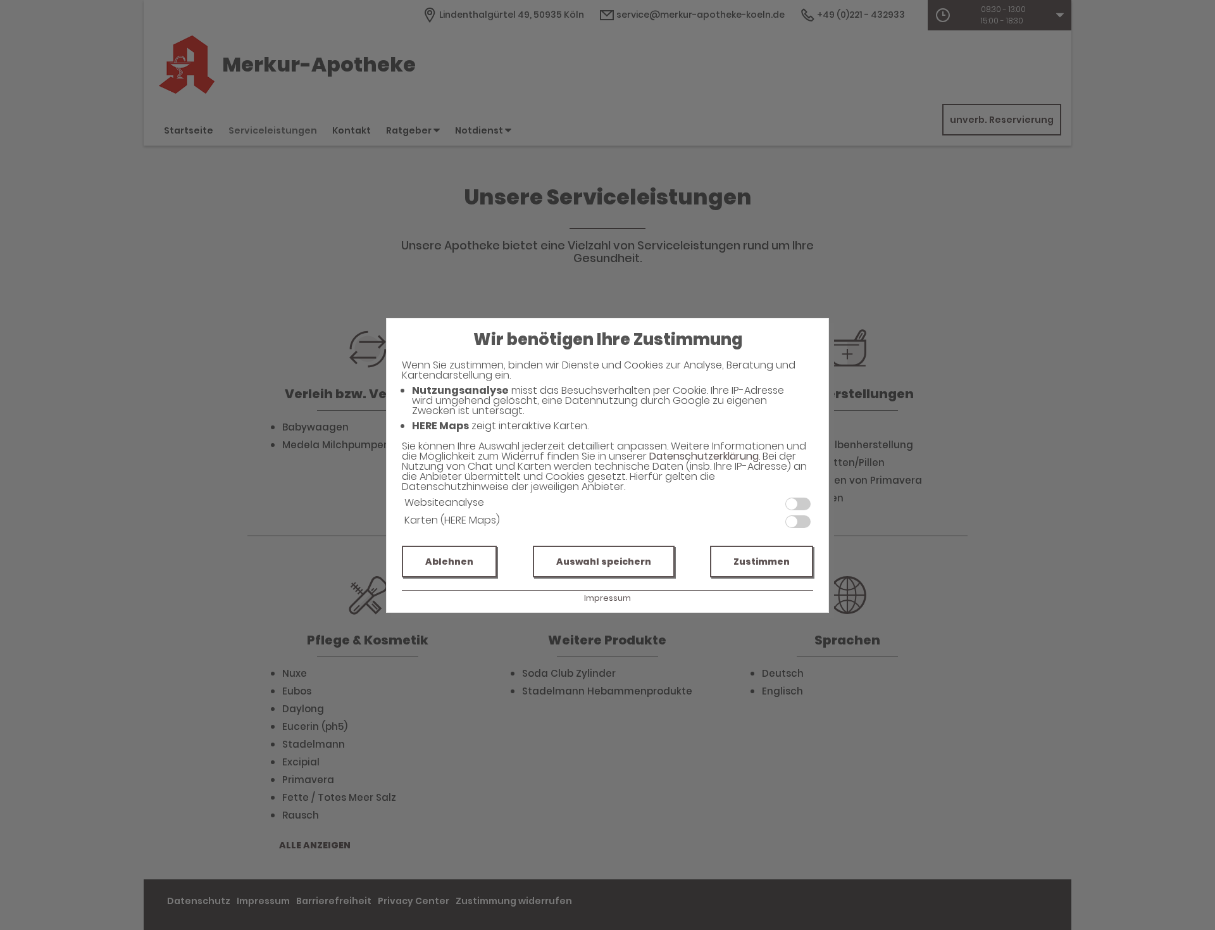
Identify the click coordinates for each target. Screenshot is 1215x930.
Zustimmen (761, 561)
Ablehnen (449, 561)
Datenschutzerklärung (704, 456)
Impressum (607, 598)
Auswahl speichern (603, 561)
